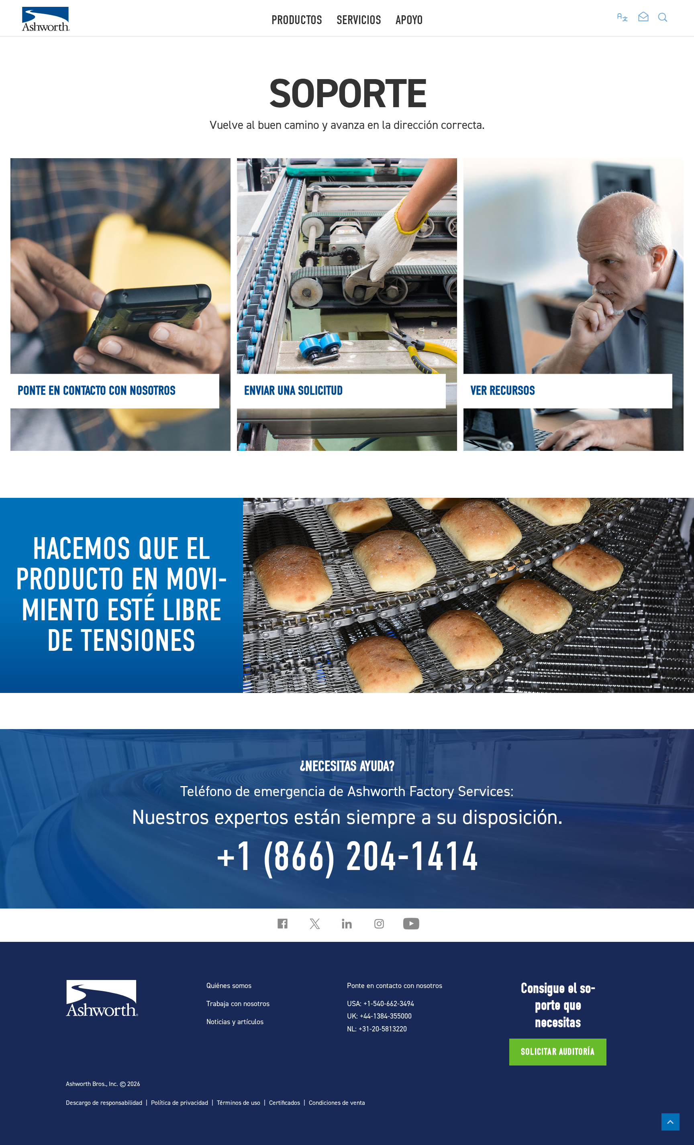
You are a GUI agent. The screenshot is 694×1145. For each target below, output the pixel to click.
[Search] (663, 19)
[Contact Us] (643, 17)
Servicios (359, 19)
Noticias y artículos (234, 1021)
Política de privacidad (179, 1102)
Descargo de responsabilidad (104, 1102)
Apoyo (409, 19)
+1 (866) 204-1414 (347, 856)
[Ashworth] (46, 28)
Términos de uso (238, 1102)
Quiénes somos (228, 985)
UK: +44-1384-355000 (379, 1016)
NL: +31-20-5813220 (377, 1029)
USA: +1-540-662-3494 (380, 1003)
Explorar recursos (573, 175)
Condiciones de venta (337, 1102)
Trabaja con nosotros (237, 1003)
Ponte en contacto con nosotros (120, 175)
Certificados (284, 1102)
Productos (296, 19)
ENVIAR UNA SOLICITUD (347, 175)
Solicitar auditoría (558, 1052)
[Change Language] (622, 15)
